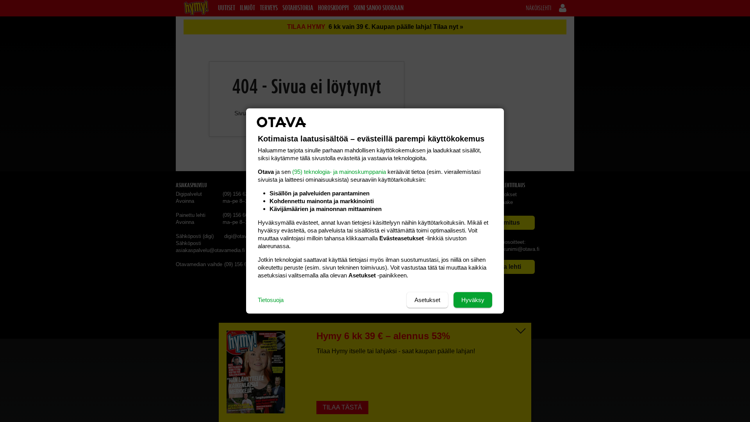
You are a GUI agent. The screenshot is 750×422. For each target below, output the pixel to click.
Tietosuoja (271, 300)
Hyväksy (472, 300)
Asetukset (427, 300)
